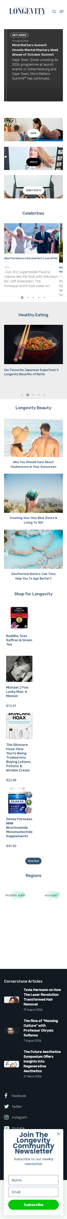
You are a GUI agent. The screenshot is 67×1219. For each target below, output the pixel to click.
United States (35, 276)
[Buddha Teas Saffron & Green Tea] (19, 617)
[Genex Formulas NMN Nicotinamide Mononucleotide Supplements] (19, 800)
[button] (62, 11)
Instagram (19, 1117)
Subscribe (33, 1204)
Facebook (18, 1096)
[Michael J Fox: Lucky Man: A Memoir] (19, 669)
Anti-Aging (17, 35)
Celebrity (22, 276)
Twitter (16, 1107)
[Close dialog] (58, 1134)
